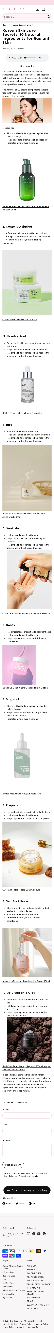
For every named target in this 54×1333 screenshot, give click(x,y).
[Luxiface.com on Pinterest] (44, 1233)
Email (5, 1124)
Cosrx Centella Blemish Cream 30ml (19, 319)
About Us (21, 1327)
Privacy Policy (8, 1176)
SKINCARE (31, 1266)
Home (4, 25)
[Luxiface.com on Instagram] (28, 1233)
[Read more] (43, 9)
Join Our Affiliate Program (13, 1290)
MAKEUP (31, 1270)
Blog (4, 1279)
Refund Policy (8, 1327)
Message (7, 1140)
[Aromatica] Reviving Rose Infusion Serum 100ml (26, 981)
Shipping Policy (41, 1324)
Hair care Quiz (8, 1276)
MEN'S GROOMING (35, 1277)
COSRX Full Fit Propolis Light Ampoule (21, 890)
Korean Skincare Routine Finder (13, 1267)
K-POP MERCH (33, 1288)
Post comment (13, 1164)
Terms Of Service (9, 1324)
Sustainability (8, 1294)
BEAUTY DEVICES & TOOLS (39, 1284)
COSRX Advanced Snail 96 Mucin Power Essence (26, 613)
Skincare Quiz (8, 1272)
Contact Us (33, 1327)
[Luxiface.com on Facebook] (33, 1233)
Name (5, 1109)
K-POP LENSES (33, 1298)
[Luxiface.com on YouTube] (38, 1233)
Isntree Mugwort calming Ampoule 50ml (21, 793)
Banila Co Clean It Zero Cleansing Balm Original (25, 688)
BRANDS (31, 1301)
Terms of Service (26, 1176)
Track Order (7, 1287)
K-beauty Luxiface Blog (21, 25)
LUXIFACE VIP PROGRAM (38, 1305)
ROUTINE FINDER (35, 1273)
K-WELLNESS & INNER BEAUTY (37, 1292)
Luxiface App (8, 1283)
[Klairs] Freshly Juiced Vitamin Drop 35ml (22, 413)
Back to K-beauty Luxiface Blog (29, 1190)
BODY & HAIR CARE (36, 1281)
